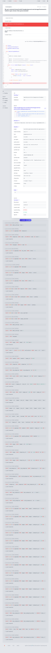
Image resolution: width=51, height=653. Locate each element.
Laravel (18, 645)
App (3, 91)
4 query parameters (9, 386)
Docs (13, 645)
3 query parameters (9, 378)
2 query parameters (9, 430)
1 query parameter (9, 239)
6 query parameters (9, 402)
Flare (33, 645)
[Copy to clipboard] (45, 97)
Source (9, 645)
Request (4, 96)
